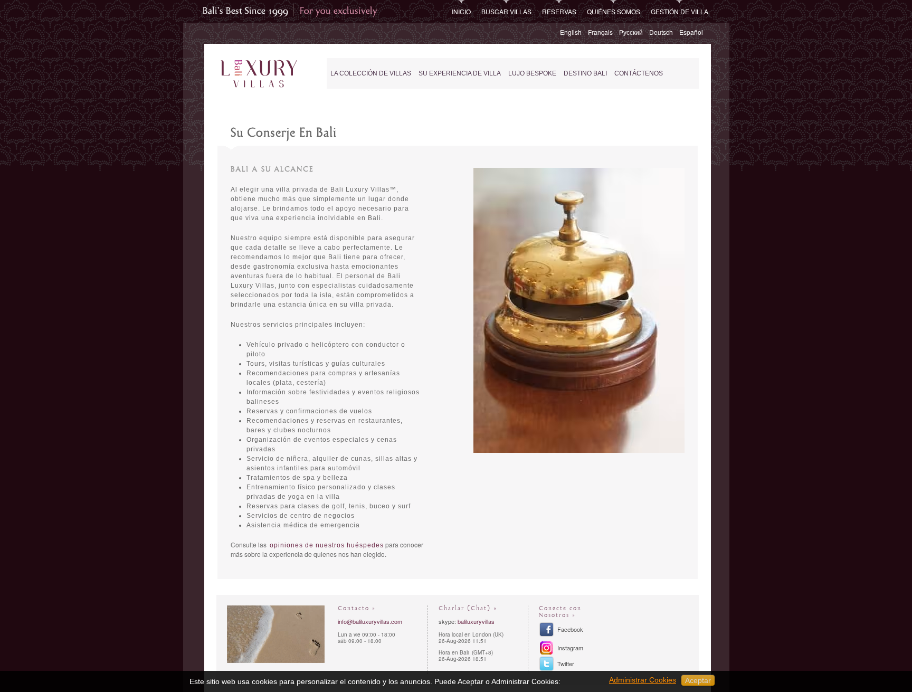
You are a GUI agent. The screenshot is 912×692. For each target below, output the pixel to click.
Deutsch (661, 31)
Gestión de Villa (679, 11)
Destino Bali (585, 73)
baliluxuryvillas (476, 621)
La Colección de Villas (370, 73)
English (571, 31)
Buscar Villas (506, 11)
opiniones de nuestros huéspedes (327, 545)
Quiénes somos (613, 11)
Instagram (570, 647)
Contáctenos (638, 73)
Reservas (559, 11)
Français (600, 31)
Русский (631, 31)
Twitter (565, 663)
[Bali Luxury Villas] (258, 74)
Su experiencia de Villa (460, 73)
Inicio (461, 11)
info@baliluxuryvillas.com (370, 621)
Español (691, 31)
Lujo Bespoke (532, 73)
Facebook (570, 629)
